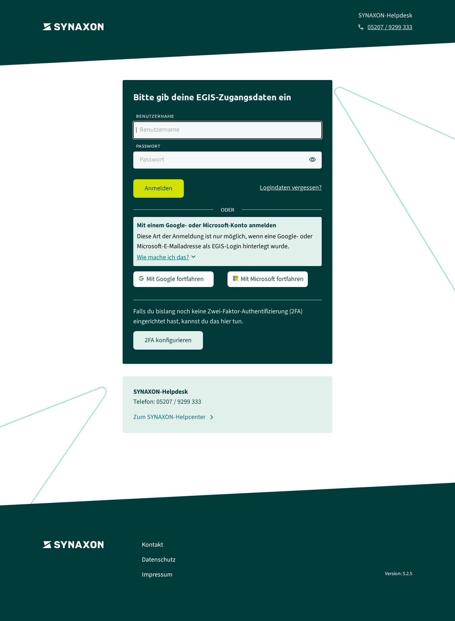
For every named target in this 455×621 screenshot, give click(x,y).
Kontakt (152, 544)
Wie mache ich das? (163, 257)
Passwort (148, 146)
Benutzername (155, 116)
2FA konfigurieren (168, 340)
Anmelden (158, 188)
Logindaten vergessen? (291, 187)
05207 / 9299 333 (390, 27)
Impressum (157, 574)
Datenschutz (159, 559)
